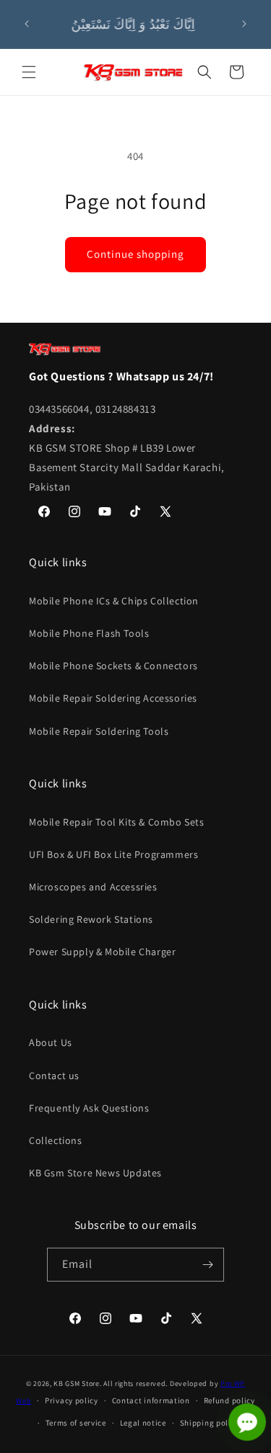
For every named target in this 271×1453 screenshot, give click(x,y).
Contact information (151, 1400)
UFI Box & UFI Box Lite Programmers (113, 854)
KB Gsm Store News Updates (95, 1172)
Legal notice (143, 1423)
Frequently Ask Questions (89, 1107)
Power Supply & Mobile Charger (102, 951)
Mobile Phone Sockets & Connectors (113, 665)
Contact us (54, 1075)
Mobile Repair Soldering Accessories (113, 698)
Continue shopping (135, 254)
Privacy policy (71, 1400)
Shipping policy (210, 1423)
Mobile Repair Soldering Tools (98, 731)
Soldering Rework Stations (91, 919)
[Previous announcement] (27, 24)
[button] (29, 72)
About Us (50, 1042)
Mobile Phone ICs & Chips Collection (114, 600)
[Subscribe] (207, 1265)
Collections (55, 1140)
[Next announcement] (244, 24)
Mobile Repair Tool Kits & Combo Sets (117, 821)
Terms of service (76, 1423)
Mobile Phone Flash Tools (89, 633)
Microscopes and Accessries (93, 886)
